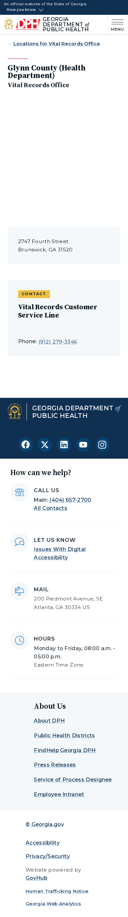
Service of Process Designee (73, 780)
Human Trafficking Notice (57, 891)
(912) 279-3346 (57, 342)
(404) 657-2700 (70, 500)
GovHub (36, 878)
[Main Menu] (116, 24)
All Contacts (50, 508)
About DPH (49, 721)
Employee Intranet (59, 794)
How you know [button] (21, 10)
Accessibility (43, 843)
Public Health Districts (64, 735)
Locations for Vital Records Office (56, 44)
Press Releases (55, 765)
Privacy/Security (48, 856)
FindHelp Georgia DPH (65, 750)
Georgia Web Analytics (53, 903)
